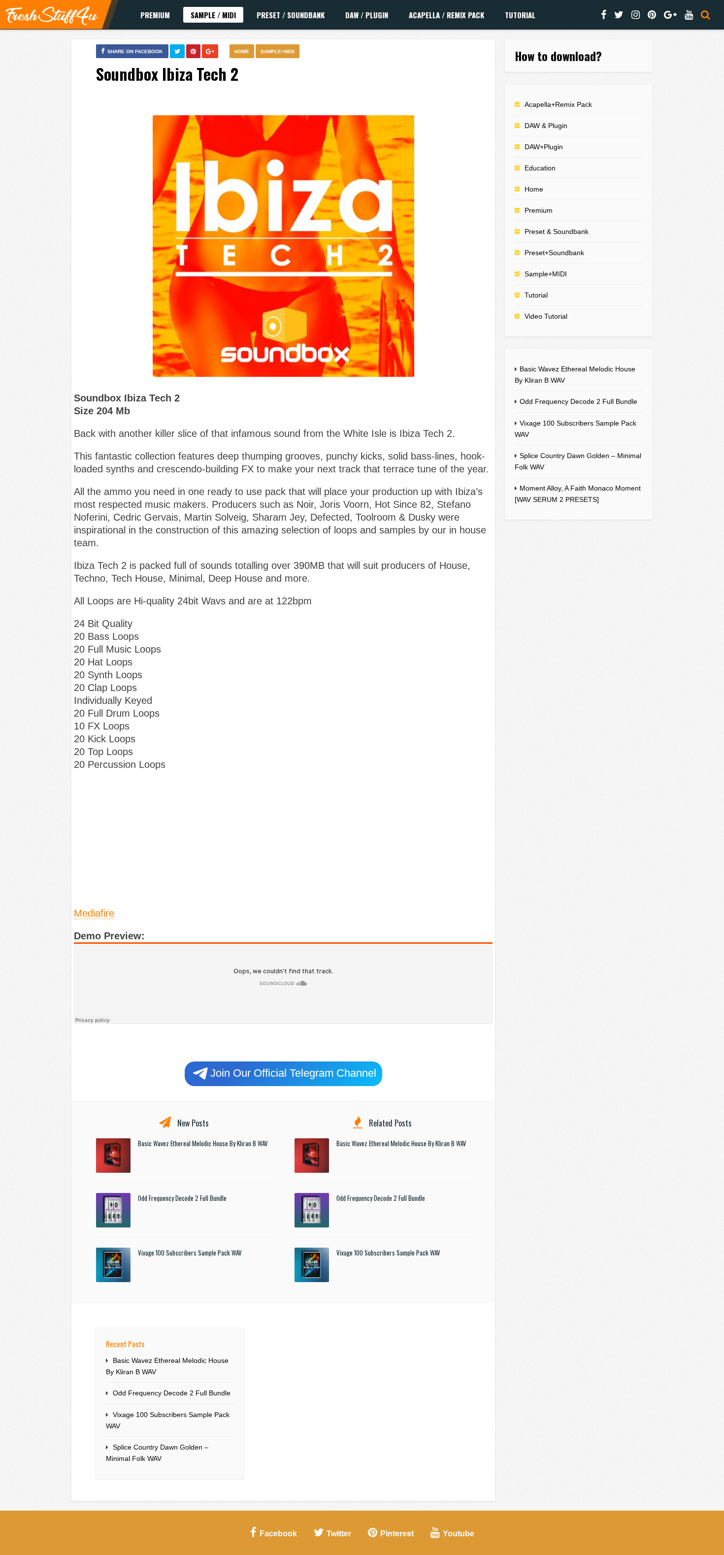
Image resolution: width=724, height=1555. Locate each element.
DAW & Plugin (546, 126)
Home (241, 51)
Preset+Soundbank (554, 253)
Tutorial (520, 14)
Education (540, 168)
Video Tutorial (546, 316)
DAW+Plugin (544, 147)
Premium (155, 14)
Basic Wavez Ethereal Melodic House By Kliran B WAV (203, 1143)
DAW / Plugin (366, 14)
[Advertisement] (283, 837)
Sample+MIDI (278, 51)
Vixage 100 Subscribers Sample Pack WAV (190, 1252)
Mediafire (94, 913)
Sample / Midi (213, 14)
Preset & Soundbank (557, 231)
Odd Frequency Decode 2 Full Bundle (182, 1198)
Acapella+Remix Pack (558, 104)
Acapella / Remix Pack (446, 14)
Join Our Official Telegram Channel (293, 1073)
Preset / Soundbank (291, 14)
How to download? (558, 56)
